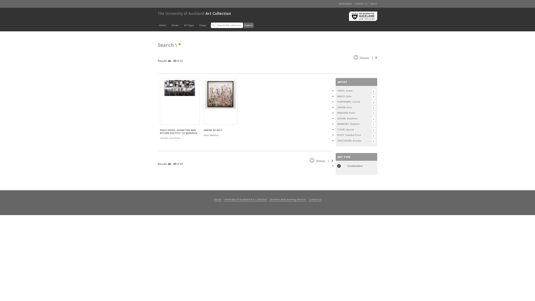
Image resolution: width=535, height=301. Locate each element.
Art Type (189, 25)
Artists (175, 25)
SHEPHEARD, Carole (348, 101)
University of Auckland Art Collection (245, 199)
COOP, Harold (345, 129)
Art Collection (194, 13)
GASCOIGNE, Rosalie (349, 140)
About (373, 4)
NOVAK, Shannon (347, 118)
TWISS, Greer (345, 90)
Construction (355, 165)
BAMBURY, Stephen (348, 123)
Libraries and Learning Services (287, 199)
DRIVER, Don (344, 107)
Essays (202, 25)
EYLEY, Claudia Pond (349, 134)
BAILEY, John (344, 96)
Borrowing (345, 4)
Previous (364, 57)
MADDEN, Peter (346, 112)
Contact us (361, 4)
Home (162, 25)
